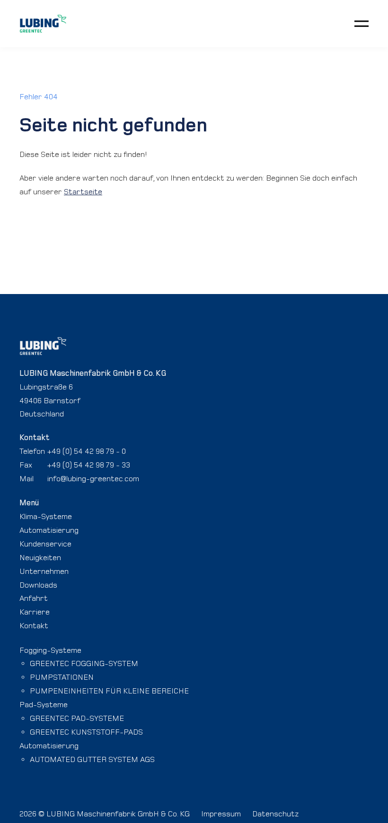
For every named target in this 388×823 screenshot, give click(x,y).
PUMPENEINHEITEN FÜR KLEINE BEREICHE (109, 690)
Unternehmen (44, 571)
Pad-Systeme (43, 704)
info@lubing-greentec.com (93, 478)
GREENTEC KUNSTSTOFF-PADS (86, 732)
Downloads (38, 584)
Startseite (83, 191)
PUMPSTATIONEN (62, 677)
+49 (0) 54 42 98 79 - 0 (86, 451)
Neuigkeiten (40, 557)
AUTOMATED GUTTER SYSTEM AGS (92, 759)
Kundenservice (45, 543)
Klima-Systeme (45, 516)
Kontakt (33, 625)
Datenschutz (275, 813)
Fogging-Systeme (50, 650)
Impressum (221, 813)
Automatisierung (49, 530)
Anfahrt (33, 598)
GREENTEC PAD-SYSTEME (77, 718)
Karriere (34, 611)
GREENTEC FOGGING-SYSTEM (84, 663)
